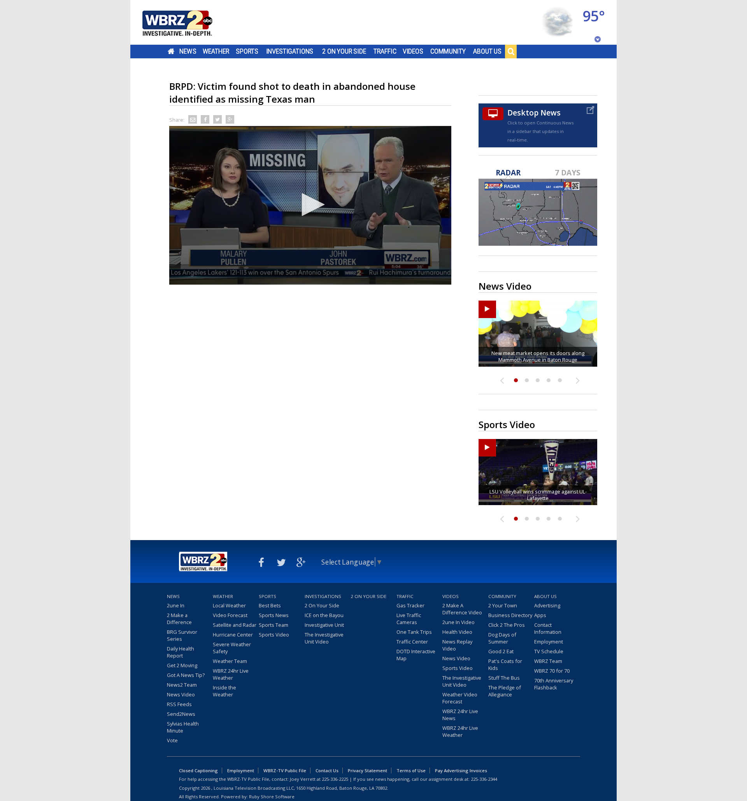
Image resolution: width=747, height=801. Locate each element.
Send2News (181, 713)
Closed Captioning (198, 770)
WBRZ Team (548, 661)
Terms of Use (411, 770)
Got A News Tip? (186, 675)
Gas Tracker (410, 605)
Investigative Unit (324, 624)
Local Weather (229, 605)
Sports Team (273, 624)
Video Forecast (230, 615)
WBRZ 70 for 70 (552, 670)
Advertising (547, 605)
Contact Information (547, 628)
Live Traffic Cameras (408, 619)
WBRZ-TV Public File (284, 770)
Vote (172, 740)
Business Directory (510, 615)
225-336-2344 (484, 779)
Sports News (274, 615)
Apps (540, 615)
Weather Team (230, 661)
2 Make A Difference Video (462, 609)
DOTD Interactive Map (415, 655)
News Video (181, 694)
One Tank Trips (414, 631)
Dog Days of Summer (502, 638)
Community (448, 51)
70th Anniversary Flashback (553, 684)
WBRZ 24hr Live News (460, 715)
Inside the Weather (224, 691)
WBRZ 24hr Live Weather (231, 674)
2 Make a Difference (179, 619)
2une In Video (458, 622)
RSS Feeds (179, 704)
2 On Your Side (344, 51)
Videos (413, 51)
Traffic (385, 51)
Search (510, 51)
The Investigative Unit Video (324, 638)
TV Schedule (548, 651)
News (187, 51)
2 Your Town (502, 605)
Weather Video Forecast (459, 698)
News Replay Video (457, 645)
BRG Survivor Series (182, 635)
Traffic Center (412, 641)
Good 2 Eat (501, 651)
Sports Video (274, 634)
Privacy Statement (367, 770)
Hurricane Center (233, 634)
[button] (310, 204)
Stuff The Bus (504, 677)
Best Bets (270, 605)
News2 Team (182, 684)
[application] (310, 205)
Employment (548, 641)
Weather (216, 51)
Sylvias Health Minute (183, 727)
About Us (487, 51)
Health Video (457, 631)
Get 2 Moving (182, 665)
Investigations (290, 51)
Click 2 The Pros (506, 624)
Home (171, 51)
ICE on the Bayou (324, 615)
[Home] (186, 22)
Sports (247, 51)
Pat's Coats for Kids (505, 665)
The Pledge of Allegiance (504, 691)
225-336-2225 (335, 779)
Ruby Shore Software (272, 796)
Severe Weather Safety (232, 648)
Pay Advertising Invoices (461, 770)
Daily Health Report (180, 652)
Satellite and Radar (234, 624)
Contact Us (327, 770)
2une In (175, 605)
